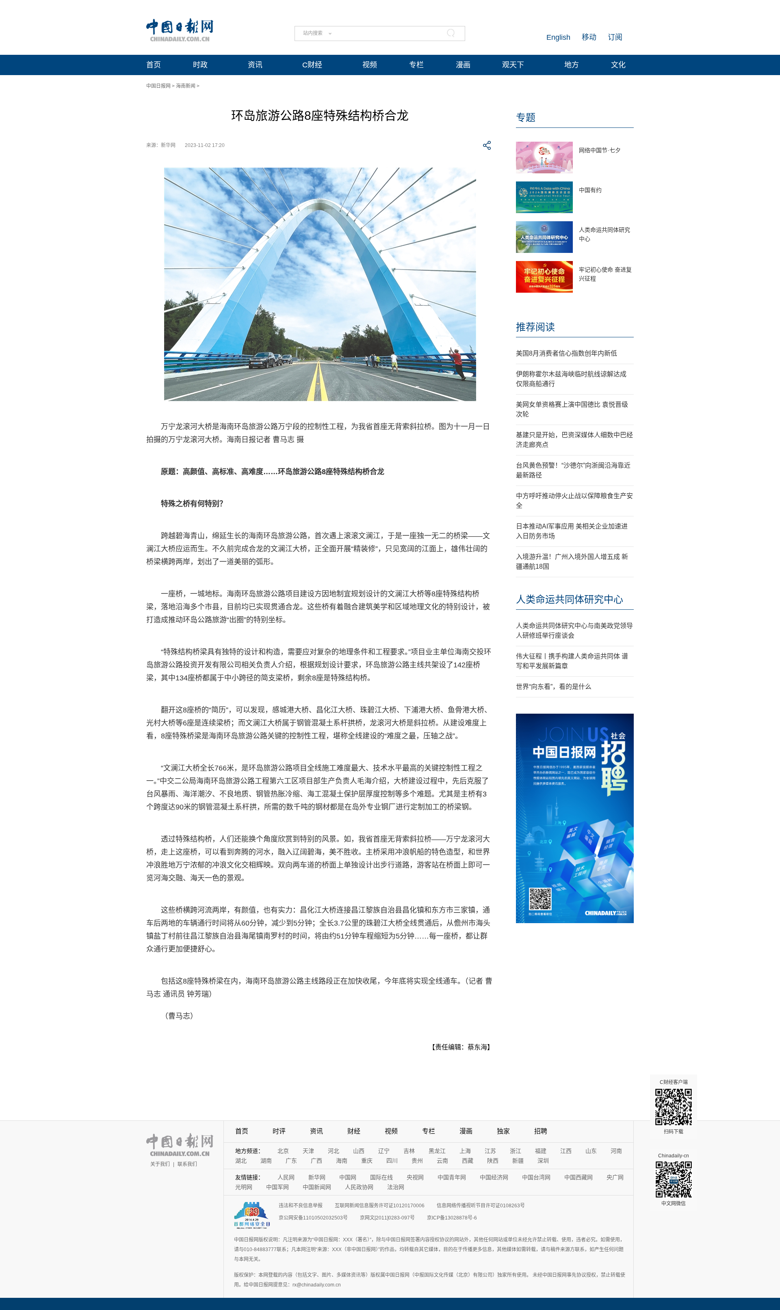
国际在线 (381, 1177)
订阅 (615, 37)
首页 (153, 65)
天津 (308, 1151)
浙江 (515, 1151)
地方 (571, 65)
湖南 (266, 1160)
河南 (616, 1151)
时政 (200, 65)
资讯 (255, 65)
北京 (283, 1151)
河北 (333, 1151)
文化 (618, 65)
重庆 (367, 1160)
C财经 (312, 65)
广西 (316, 1160)
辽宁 (384, 1151)
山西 (358, 1151)
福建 (540, 1151)
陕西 (492, 1160)
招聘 (540, 1131)
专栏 (416, 65)
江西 (566, 1151)
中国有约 (590, 190)
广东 (291, 1160)
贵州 (417, 1160)
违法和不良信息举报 (301, 1206)
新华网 (316, 1177)
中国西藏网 (578, 1177)
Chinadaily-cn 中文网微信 (673, 1179)
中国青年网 (452, 1177)
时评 (279, 1131)
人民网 (286, 1177)
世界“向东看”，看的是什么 (554, 686)
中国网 (347, 1177)
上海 (465, 1151)
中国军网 (277, 1187)
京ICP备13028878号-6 (452, 1218)
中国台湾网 (536, 1177)
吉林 (409, 1151)
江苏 (490, 1151)
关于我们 (160, 1164)
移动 (589, 37)
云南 (442, 1160)
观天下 (513, 65)
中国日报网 (158, 86)
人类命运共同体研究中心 (569, 599)
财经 (353, 1131)
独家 (503, 1131)
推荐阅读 (535, 327)
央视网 (415, 1177)
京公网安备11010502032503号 (313, 1218)
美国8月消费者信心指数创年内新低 (566, 353)
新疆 (518, 1160)
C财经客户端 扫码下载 (674, 1107)
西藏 (467, 1160)
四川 (392, 1160)
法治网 (395, 1187)
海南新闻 (185, 86)
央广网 (615, 1177)
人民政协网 (359, 1187)
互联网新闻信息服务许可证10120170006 (380, 1206)
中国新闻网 (317, 1187)
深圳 (543, 1160)
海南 (341, 1160)
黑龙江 (437, 1151)
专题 (525, 117)
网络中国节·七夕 (600, 150)
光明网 (243, 1187)
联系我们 (187, 1164)
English (558, 37)
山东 (591, 1151)
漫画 (463, 65)
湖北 (241, 1160)
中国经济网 (494, 1177)
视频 (369, 65)
